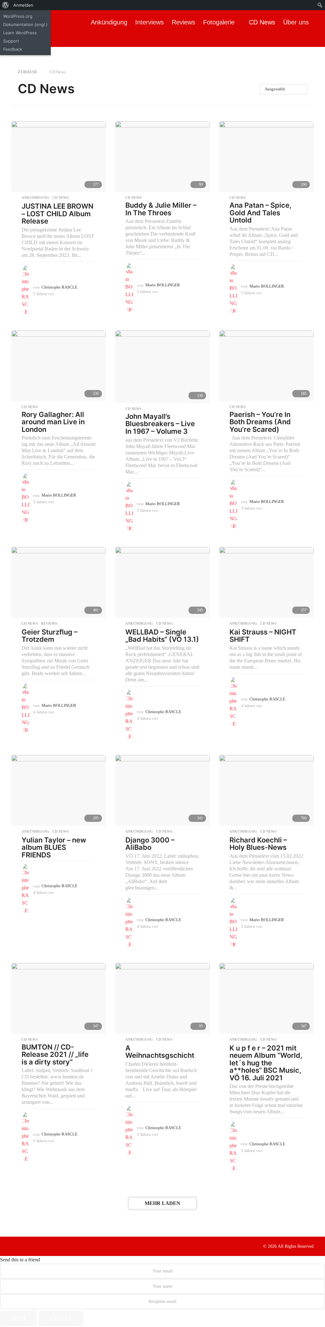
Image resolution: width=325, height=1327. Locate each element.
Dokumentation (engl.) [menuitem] (25, 24)
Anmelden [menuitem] (23, 5)
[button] (89, 40)
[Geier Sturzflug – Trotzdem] (58, 582)
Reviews (183, 22)
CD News (262, 22)
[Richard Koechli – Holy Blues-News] (266, 790)
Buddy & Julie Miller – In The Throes (160, 209)
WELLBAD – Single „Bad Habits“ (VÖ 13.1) (162, 636)
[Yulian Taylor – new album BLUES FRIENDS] (58, 790)
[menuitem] (5, 5)
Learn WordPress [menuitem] (20, 32)
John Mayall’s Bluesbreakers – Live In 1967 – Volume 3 (160, 423)
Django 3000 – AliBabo (150, 844)
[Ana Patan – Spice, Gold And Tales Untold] (266, 156)
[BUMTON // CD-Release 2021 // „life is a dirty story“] (58, 998)
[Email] (53, 1245)
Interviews (149, 22)
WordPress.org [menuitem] (17, 16)
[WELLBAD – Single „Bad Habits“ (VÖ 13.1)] (162, 582)
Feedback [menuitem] (12, 49)
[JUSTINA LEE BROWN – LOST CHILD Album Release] (58, 156)
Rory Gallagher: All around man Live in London (53, 421)
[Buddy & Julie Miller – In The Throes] (162, 156)
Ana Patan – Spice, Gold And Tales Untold (260, 212)
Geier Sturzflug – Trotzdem (49, 636)
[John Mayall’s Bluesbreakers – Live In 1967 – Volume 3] (162, 366)
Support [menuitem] (11, 40)
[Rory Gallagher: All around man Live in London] (58, 365)
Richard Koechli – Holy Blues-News (258, 844)
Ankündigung (109, 22)
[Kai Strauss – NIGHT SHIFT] (266, 582)
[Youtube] (40, 1245)
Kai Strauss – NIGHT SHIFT (262, 636)
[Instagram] (27, 1245)
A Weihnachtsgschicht (159, 1052)
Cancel (61, 1318)
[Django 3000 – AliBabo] (162, 790)
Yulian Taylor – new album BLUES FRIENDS (54, 847)
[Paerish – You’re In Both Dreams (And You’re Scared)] (266, 365)
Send (18, 1318)
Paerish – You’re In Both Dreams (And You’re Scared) (260, 421)
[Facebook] (14, 1245)
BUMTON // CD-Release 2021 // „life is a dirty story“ (55, 1054)
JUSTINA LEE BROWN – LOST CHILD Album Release (57, 213)
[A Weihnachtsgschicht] (162, 998)
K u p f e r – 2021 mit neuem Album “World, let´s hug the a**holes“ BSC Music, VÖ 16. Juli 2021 (265, 1063)
